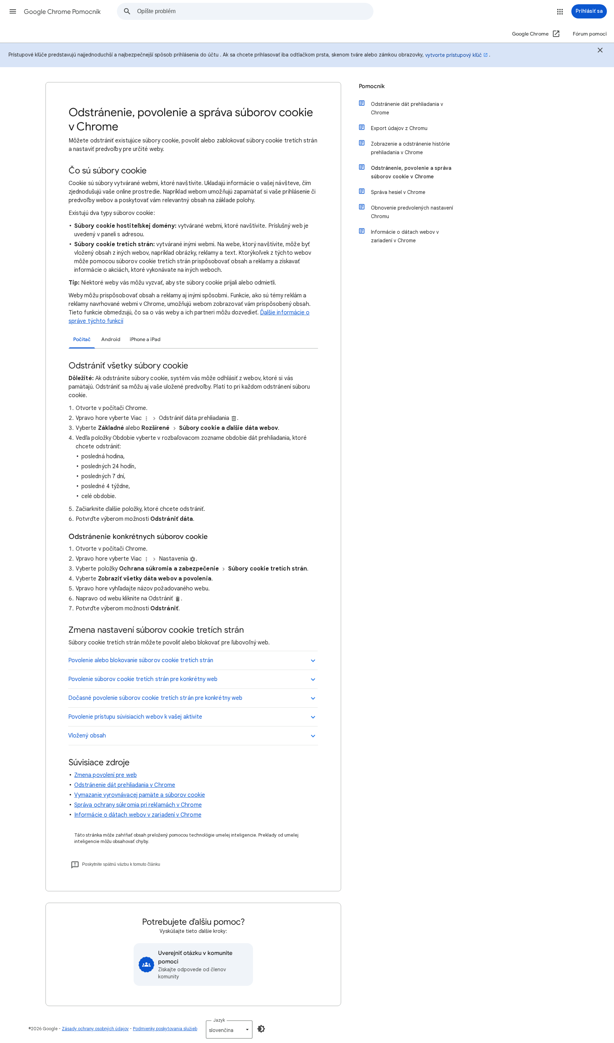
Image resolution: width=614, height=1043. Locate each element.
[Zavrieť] (600, 51)
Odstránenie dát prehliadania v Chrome (124, 785)
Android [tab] (110, 339)
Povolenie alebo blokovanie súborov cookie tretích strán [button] (140, 660)
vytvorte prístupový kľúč (453, 55)
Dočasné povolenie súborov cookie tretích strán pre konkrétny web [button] (155, 698)
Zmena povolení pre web (105, 775)
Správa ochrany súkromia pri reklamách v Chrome (138, 805)
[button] (12, 11)
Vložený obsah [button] (87, 735)
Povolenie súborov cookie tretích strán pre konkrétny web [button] (142, 679)
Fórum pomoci (590, 34)
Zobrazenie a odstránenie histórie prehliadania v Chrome (410, 148)
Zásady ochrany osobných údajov (95, 1028)
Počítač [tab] (82, 339)
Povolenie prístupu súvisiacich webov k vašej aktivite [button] (135, 716)
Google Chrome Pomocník (62, 12)
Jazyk (219, 1020)
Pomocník (372, 86)
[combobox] (255, 11)
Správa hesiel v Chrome (398, 192)
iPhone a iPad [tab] (145, 339)
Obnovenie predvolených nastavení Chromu (412, 212)
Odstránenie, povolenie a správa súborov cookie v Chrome (411, 172)
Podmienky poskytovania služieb (165, 1028)
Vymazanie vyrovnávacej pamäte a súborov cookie (139, 795)
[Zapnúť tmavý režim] (261, 1028)
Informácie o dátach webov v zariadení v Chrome (137, 814)
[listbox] (229, 1029)
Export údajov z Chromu (399, 128)
